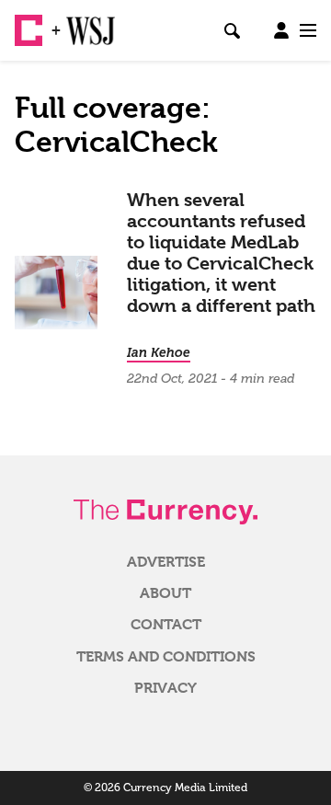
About (165, 593)
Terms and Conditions (166, 657)
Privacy (165, 688)
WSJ (81, 23)
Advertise (166, 562)
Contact (166, 624)
